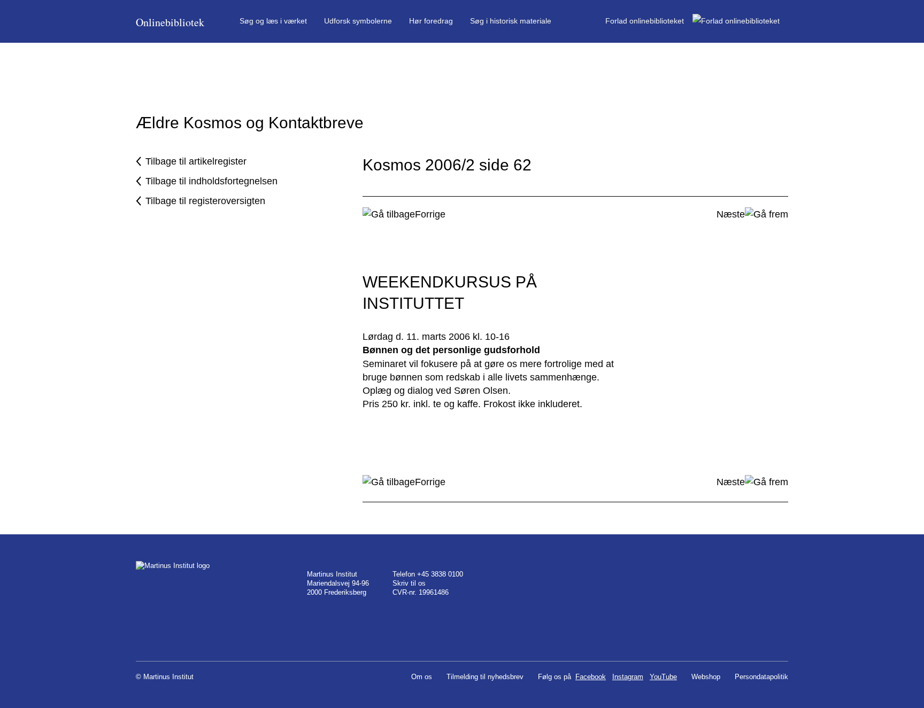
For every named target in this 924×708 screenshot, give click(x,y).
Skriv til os (409, 583)
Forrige (430, 214)
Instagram (627, 677)
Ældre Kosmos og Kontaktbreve (250, 122)
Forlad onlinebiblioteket (648, 21)
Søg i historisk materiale (510, 21)
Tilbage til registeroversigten (205, 201)
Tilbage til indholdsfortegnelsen (211, 181)
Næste (731, 214)
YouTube (663, 677)
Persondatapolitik (761, 677)
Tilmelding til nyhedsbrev (484, 677)
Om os (421, 677)
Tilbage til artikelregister (196, 161)
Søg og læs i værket (273, 21)
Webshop (705, 677)
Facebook (590, 677)
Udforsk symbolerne (358, 21)
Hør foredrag (431, 21)
